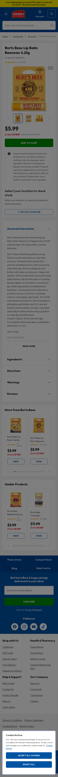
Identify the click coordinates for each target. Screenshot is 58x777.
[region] (29, 753)
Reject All (29, 764)
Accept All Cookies (29, 755)
